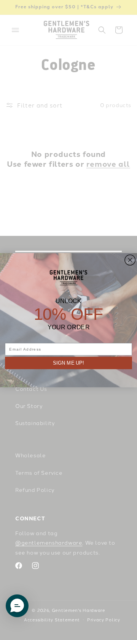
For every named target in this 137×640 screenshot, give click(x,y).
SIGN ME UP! (68, 362)
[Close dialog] (130, 259)
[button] (17, 605)
